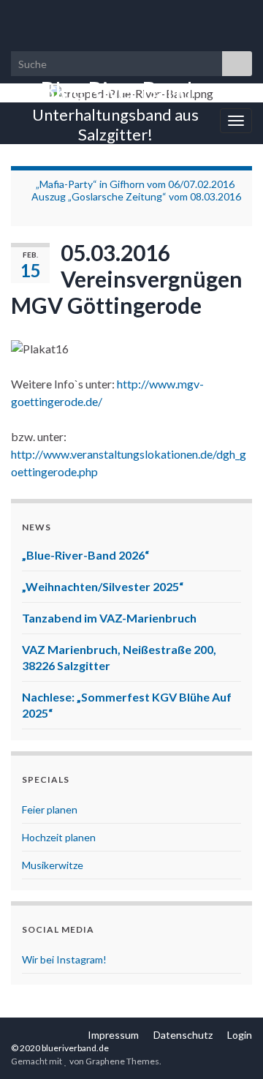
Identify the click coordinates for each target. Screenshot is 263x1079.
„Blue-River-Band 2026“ (85, 555)
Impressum (113, 1035)
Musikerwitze (52, 865)
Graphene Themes (122, 1061)
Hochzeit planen (59, 837)
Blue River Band (115, 90)
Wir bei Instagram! (64, 959)
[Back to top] (230, 1046)
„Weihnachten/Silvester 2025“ (102, 586)
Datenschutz (183, 1035)
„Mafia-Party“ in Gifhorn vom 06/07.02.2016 (135, 184)
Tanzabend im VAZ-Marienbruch (109, 618)
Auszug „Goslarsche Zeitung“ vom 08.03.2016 (136, 196)
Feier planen (49, 809)
